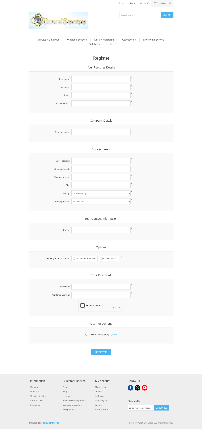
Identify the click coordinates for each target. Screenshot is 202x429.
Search (167, 15)
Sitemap (34, 387)
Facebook (130, 388)
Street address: (63, 161)
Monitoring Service (153, 39)
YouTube (144, 388)
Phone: (66, 230)
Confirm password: (61, 295)
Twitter (137, 388)
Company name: (62, 132)
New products (69, 409)
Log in (132, 3)
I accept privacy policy (99, 334)
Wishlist (98, 405)
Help (111, 44)
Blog (65, 391)
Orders (98, 391)
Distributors (94, 44)
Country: (66, 193)
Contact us (35, 405)
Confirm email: (63, 103)
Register (122, 3)
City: (68, 185)
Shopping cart (101, 400)
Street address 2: (62, 169)
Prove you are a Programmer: (58, 258)
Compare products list (73, 405)
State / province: (62, 201)
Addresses (100, 396)
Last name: (64, 87)
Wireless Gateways (49, 39)
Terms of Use (36, 400)
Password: (65, 287)
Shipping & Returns (39, 396)
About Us (34, 391)
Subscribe (161, 408)
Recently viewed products (75, 400)
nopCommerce (50, 423)
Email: (67, 95)
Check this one (110, 258)
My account (100, 387)
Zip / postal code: (62, 177)
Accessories (129, 39)
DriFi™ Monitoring (104, 39)
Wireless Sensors (77, 39)
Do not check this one (86, 258)
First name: (64, 79)
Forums (66, 396)
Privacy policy (101, 409)
